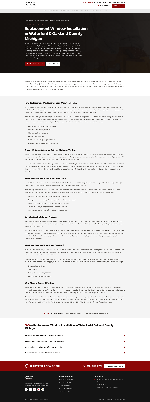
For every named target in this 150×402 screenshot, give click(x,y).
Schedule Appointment (115, 366)
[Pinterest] (38, 389)
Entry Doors (65, 11)
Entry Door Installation (65, 382)
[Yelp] (34, 389)
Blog (105, 11)
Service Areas (96, 11)
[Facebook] (26, 389)
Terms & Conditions (120, 399)
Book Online (118, 6)
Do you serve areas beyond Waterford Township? (42, 353)
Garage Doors (53, 11)
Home (45, 11)
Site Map (101, 399)
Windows (75, 11)
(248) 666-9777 (94, 366)
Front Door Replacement (66, 388)
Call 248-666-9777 (36, 63)
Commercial (85, 11)
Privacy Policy (109, 399)
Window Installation (64, 385)
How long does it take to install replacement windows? (44, 341)
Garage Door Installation (66, 379)
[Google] (42, 389)
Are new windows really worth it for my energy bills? (44, 347)
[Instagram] (30, 389)
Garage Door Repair (65, 391)
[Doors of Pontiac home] (30, 4)
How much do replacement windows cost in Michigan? (44, 335)
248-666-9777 (105, 6)
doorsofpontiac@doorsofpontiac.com (107, 387)
